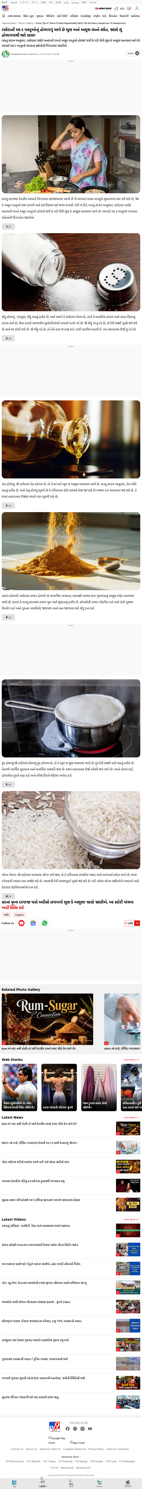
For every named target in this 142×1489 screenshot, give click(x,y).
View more (130, 1059)
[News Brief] (103, 8)
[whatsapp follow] (44, 923)
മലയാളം (75, 2)
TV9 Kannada (65, 1461)
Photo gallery (26, 23)
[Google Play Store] (58, 1440)
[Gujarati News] (5, 8)
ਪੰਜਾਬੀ (58, 2)
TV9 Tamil (110, 1461)
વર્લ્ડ (104, 16)
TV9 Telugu (49, 1461)
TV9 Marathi (33, 1461)
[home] (3, 16)
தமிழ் (66, 2)
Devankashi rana (19, 54)
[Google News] (33, 923)
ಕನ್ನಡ (24, 2)
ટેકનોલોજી (86, 16)
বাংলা (51, 2)
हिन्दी (5, 2)
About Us (31, 1449)
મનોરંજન (135, 16)
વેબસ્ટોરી (123, 16)
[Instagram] (83, 1429)
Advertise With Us (50, 1449)
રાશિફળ (74, 16)
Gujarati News (9, 23)
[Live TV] (128, 8)
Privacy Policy (96, 1449)
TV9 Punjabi (96, 1461)
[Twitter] (75, 1429)
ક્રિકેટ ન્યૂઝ (28, 16)
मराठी (43, 2)
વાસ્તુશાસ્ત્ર (19, 914)
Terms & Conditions (117, 1449)
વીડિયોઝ (50, 16)
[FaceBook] (68, 1429)
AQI (122, 8)
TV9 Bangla (81, 1461)
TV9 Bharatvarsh (14, 1461)
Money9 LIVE (83, 1468)
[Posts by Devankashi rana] (6, 54)
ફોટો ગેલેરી (62, 16)
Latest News (12, 1117)
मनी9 (84, 2)
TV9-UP (92, 2)
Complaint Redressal (74, 1449)
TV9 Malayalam (127, 1461)
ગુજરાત (39, 16)
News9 (14, 2)
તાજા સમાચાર (14, 16)
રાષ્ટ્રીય (96, 16)
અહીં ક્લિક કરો (13, 907)
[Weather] (117, 8)
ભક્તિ (6, 914)
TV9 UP (54, 1468)
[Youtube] (21, 923)
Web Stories (12, 1059)
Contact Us (17, 1449)
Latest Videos (14, 1219)
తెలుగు (35, 2)
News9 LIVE (67, 1468)
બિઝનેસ (113, 16)
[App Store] (80, 1443)
